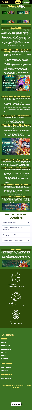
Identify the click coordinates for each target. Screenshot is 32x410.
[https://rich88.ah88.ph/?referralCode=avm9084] (6, 2)
